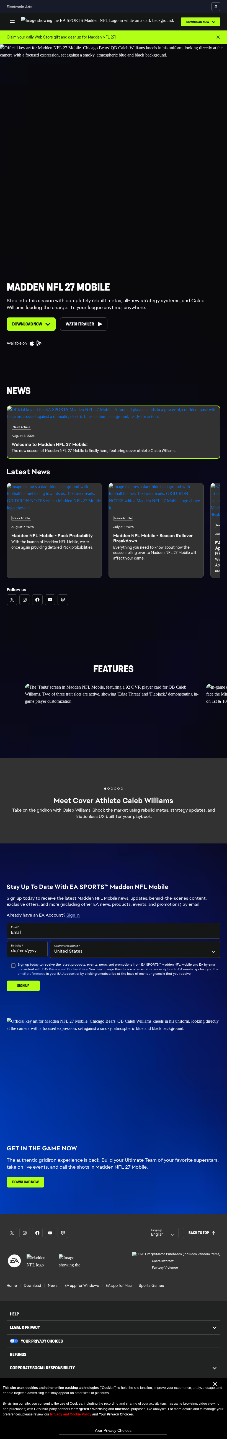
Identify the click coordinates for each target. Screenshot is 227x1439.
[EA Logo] (14, 1261)
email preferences (31, 973)
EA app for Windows (82, 1285)
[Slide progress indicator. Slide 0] (105, 789)
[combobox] (135, 949)
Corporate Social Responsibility (42, 1367)
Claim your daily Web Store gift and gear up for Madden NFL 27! (61, 37)
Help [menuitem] (14, 1314)
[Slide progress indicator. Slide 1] (108, 789)
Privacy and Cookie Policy (68, 969)
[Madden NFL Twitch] (63, 599)
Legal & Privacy (25, 1327)
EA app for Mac (119, 1285)
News (53, 1285)
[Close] (218, 37)
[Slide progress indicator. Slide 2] (112, 789)
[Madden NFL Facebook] (37, 599)
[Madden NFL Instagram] (24, 599)
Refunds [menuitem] (18, 1354)
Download (32, 1285)
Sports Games (151, 1285)
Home (12, 1285)
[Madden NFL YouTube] (50, 599)
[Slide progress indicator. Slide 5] (122, 789)
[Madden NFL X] (12, 599)
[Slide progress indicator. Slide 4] (118, 789)
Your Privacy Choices (112, 1430)
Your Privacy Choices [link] (42, 1341)
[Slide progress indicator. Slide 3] (115, 789)
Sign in (73, 915)
